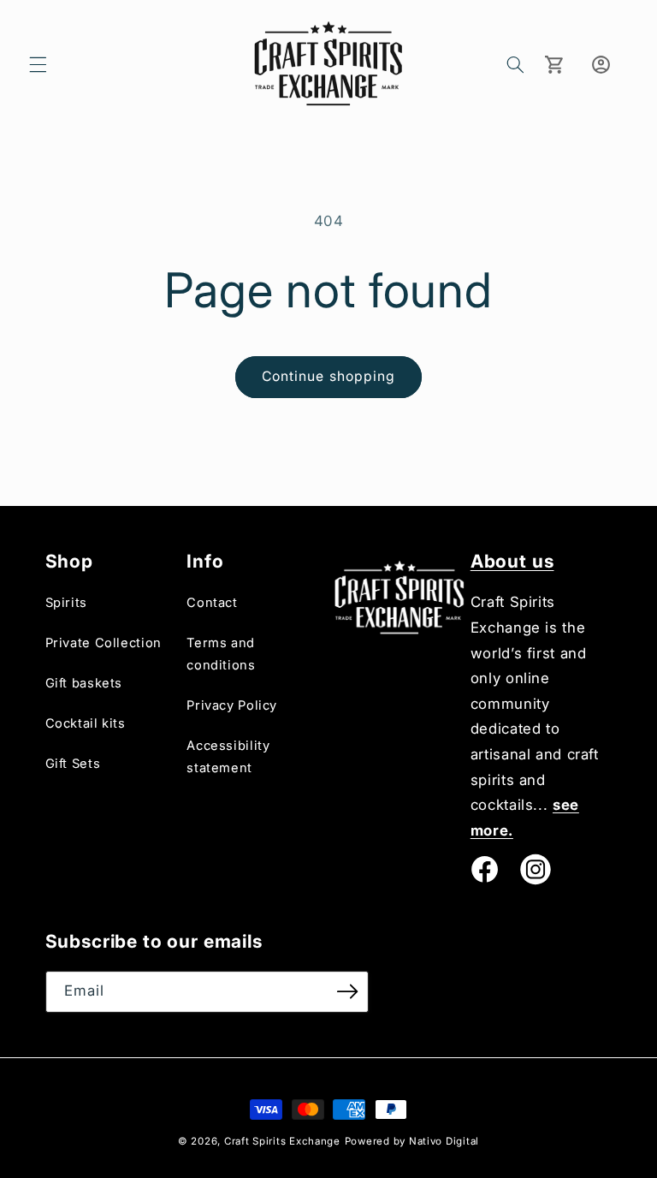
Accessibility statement (227, 757)
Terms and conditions (220, 654)
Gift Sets (73, 763)
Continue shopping (328, 376)
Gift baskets (84, 683)
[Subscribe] (347, 992)
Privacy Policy (231, 705)
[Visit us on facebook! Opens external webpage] (484, 869)
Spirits (66, 602)
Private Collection (103, 643)
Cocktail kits (85, 723)
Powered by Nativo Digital (412, 1141)
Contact (211, 602)
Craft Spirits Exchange (282, 1141)
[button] (37, 64)
